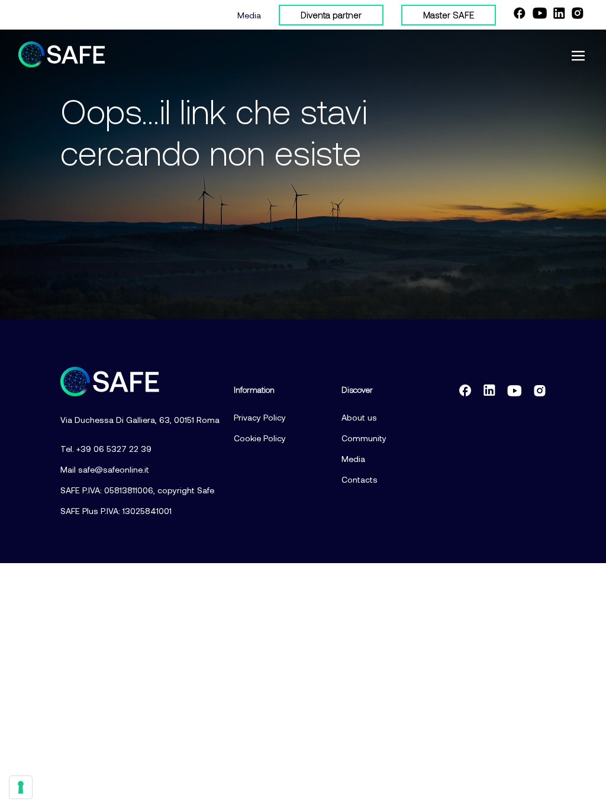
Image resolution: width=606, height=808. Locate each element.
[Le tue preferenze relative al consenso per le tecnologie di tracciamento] (20, 787)
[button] (578, 56)
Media (249, 15)
